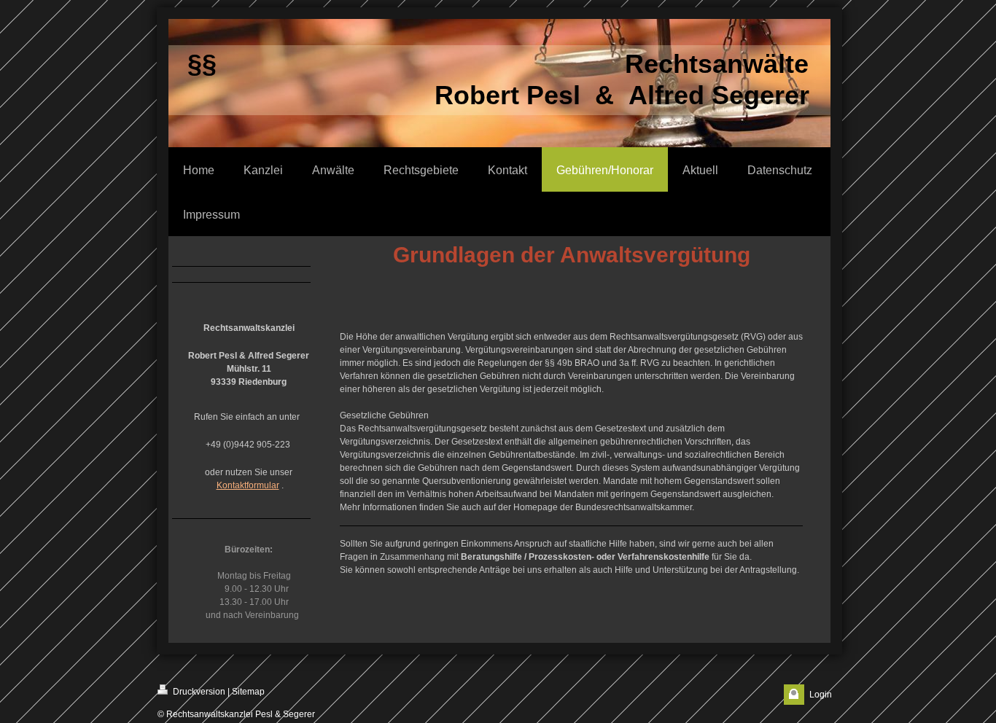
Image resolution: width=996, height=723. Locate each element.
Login (820, 694)
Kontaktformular (248, 485)
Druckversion (198, 692)
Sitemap (248, 692)
